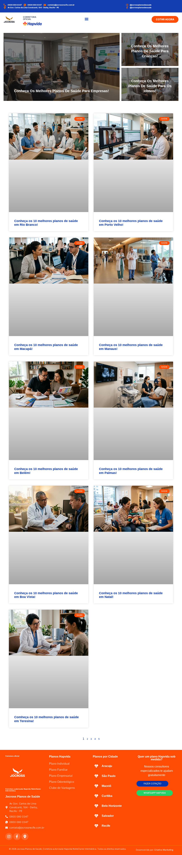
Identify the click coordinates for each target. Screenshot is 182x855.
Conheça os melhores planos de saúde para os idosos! (150, 86)
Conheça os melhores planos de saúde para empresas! (61, 91)
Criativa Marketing (163, 849)
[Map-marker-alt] (24, 836)
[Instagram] (8, 836)
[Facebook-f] (16, 836)
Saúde (113, 36)
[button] (86, 19)
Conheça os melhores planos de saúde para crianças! (149, 51)
